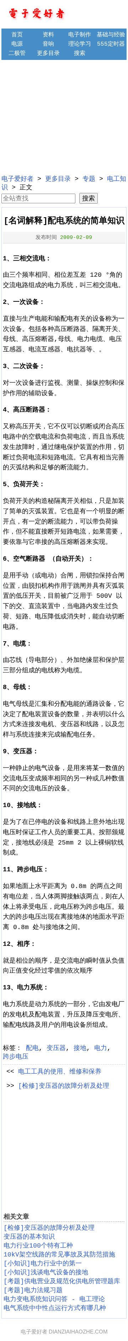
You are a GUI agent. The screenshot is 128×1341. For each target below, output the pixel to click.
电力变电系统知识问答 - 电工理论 (54, 1299)
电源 (17, 44)
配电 (32, 1048)
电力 (100, 1048)
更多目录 (48, 53)
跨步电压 (15, 1056)
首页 (17, 35)
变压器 (56, 1048)
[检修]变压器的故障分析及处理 (63, 1086)
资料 (48, 35)
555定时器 (111, 44)
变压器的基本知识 (29, 1236)
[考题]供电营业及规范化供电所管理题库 (62, 1281)
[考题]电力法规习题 (33, 1290)
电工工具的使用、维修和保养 (59, 1071)
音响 (48, 44)
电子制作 (79, 35)
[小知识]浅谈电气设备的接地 (46, 1272)
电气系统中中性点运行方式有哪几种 (55, 1308)
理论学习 (79, 44)
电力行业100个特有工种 (38, 1245)
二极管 (17, 53)
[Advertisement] (64, 116)
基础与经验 (111, 35)
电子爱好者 (17, 179)
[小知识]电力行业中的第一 (43, 1263)
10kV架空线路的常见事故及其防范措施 (59, 1254)
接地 (80, 1048)
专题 (88, 179)
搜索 (79, 53)
